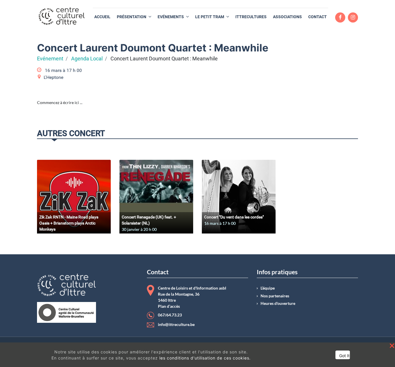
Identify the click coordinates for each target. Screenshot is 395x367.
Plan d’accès (169, 306)
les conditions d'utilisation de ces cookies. (205, 357)
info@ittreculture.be (176, 324)
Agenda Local (87, 59)
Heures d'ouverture (278, 303)
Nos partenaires (275, 296)
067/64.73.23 (170, 315)
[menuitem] (102, 17)
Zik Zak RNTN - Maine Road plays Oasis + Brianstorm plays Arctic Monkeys (68, 223)
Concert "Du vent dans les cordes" (234, 217)
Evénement (50, 59)
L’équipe (268, 288)
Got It (344, 355)
